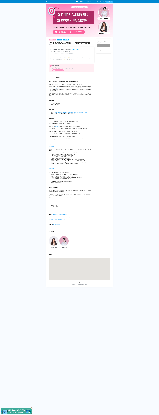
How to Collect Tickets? (58, 70)
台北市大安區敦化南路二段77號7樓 (80, 112)
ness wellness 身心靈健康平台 (57, 152)
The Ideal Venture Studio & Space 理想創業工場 (63, 112)
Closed (103, 46)
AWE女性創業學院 (56, 224)
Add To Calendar (76, 49)
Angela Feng (54, 87)
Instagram (51, 219)
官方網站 (64, 219)
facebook (60, 219)
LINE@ (55, 219)
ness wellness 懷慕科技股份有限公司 (60, 214)
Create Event (109, 1)
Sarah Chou (60, 87)
